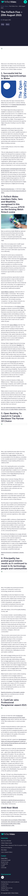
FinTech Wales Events (6, 843)
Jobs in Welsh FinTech (6, 852)
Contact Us (4, 886)
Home (2, 6)
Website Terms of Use (6, 888)
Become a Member (6, 840)
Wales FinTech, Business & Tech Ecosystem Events (14, 845)
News (6, 6)
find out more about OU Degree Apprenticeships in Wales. (13, 190)
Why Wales (4, 850)
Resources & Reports (6, 847)
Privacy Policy (4, 890)
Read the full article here (7, 189)
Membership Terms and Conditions (10, 882)
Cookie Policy (4, 884)
